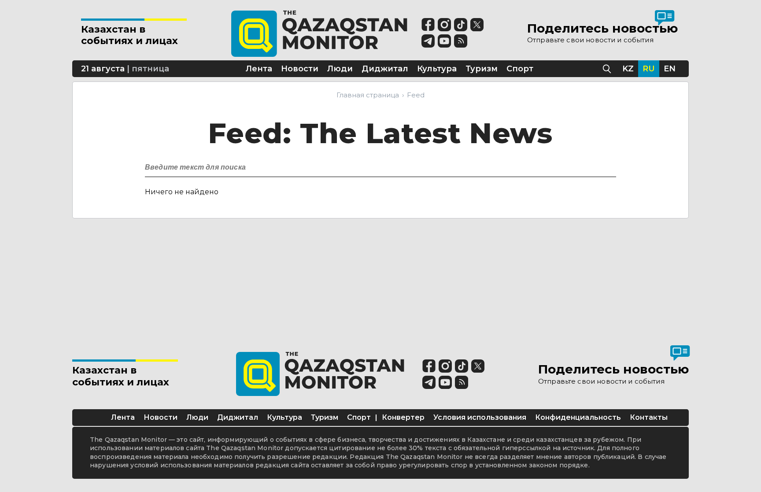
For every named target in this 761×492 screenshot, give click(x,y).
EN (670, 69)
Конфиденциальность (578, 417)
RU (649, 69)
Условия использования (479, 417)
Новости (160, 417)
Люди (197, 417)
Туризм (324, 417)
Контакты (649, 417)
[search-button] (608, 165)
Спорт (359, 417)
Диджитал (237, 417)
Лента (123, 417)
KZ (628, 69)
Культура (284, 417)
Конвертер (403, 417)
